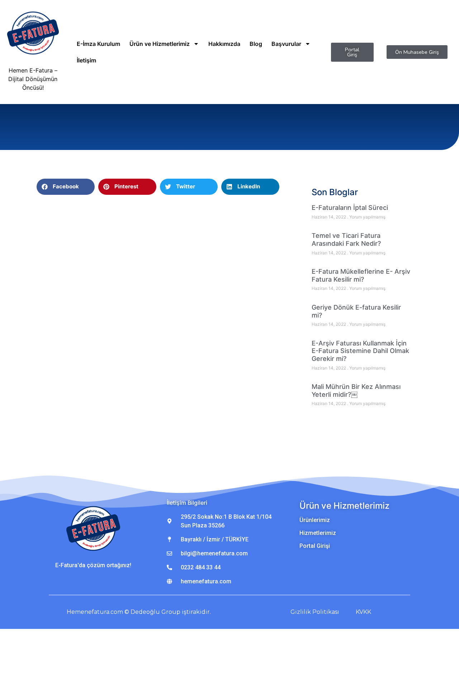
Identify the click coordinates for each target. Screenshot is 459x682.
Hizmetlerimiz (317, 533)
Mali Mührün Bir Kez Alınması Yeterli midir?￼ (356, 390)
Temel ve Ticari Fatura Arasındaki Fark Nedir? (346, 239)
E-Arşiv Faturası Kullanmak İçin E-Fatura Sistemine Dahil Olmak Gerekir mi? (360, 350)
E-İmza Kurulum (98, 43)
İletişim (86, 60)
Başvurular (286, 43)
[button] (66, 187)
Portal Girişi (314, 545)
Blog (256, 43)
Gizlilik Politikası (314, 611)
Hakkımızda (224, 43)
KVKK (363, 611)
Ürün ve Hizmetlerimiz (159, 43)
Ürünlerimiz (314, 520)
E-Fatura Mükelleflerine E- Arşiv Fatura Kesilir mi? (361, 275)
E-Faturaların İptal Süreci (350, 207)
